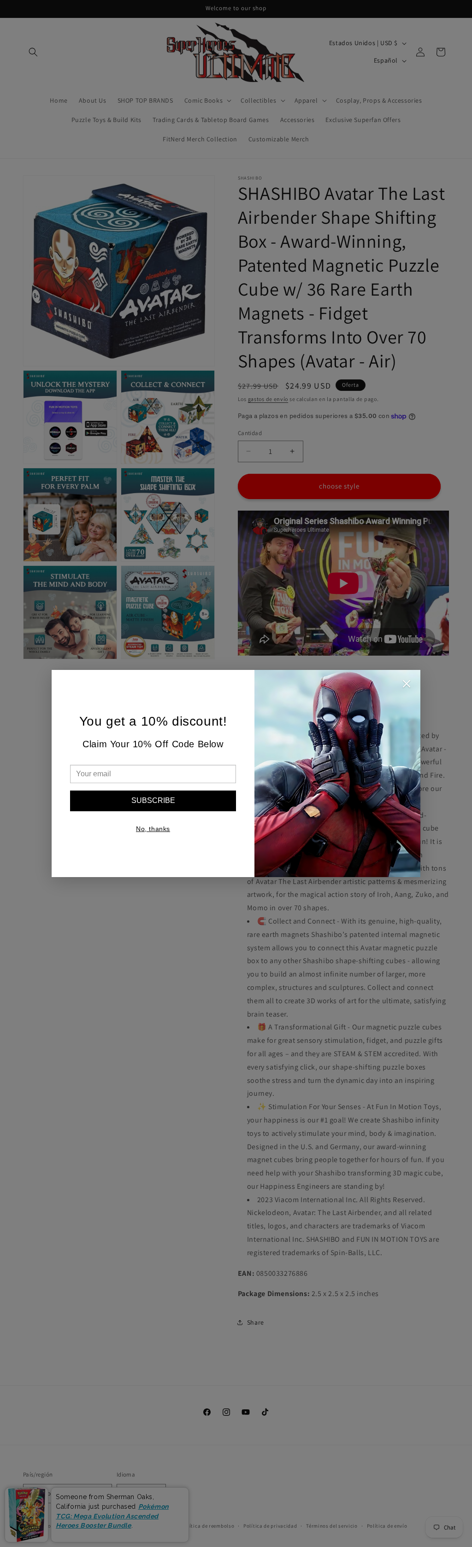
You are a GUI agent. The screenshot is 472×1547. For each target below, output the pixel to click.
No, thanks (153, 828)
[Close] (406, 686)
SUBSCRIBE (153, 800)
